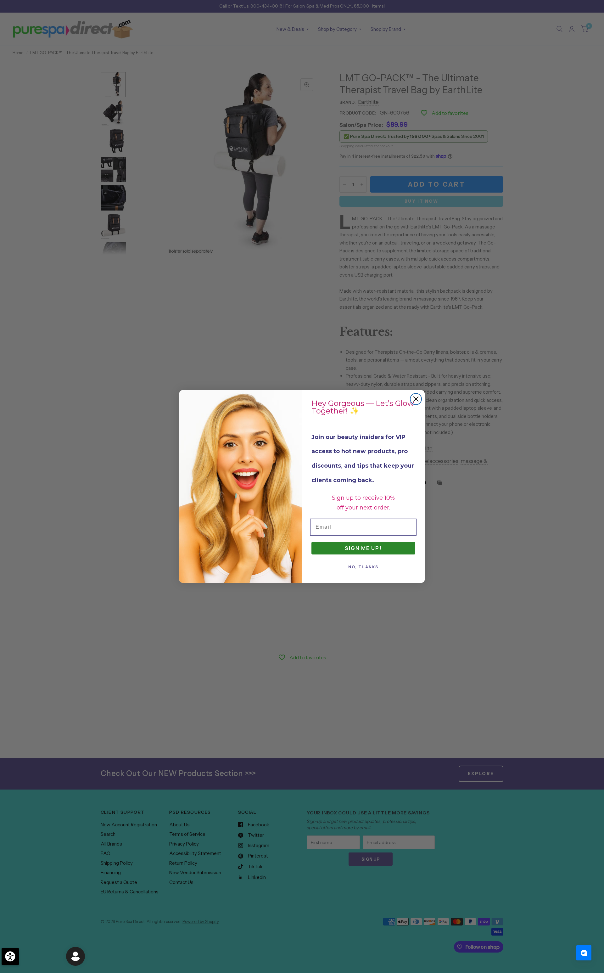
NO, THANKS (363, 567)
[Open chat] (583, 952)
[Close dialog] (416, 399)
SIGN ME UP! (363, 548)
